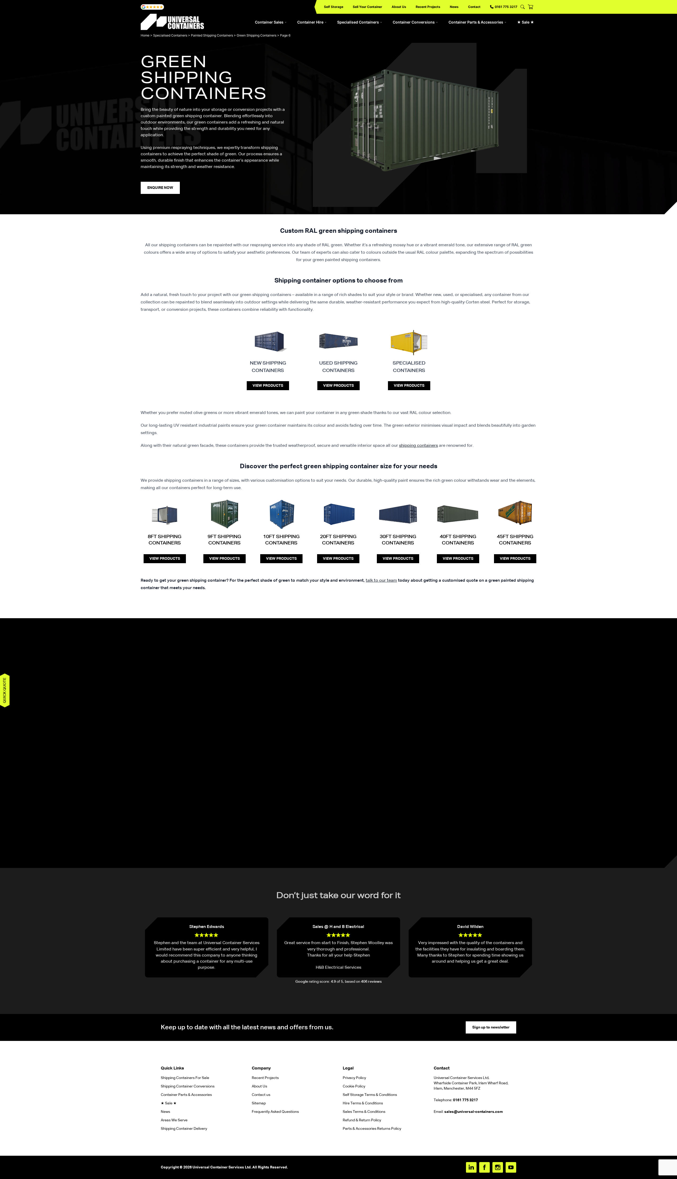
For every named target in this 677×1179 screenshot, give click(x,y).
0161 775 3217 (506, 7)
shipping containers (418, 446)
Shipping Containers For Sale (185, 1078)
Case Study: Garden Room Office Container (303, 742)
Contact (474, 7)
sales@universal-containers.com (473, 1112)
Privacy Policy (354, 1078)
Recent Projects (428, 7)
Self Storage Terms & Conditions (370, 1095)
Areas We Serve (174, 1120)
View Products (268, 386)
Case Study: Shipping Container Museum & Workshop (431, 745)
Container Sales (269, 22)
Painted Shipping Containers (212, 35)
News (454, 7)
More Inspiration (338, 850)
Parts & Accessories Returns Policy (372, 1129)
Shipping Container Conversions (187, 1086)
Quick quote (5, 690)
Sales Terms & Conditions (364, 1112)
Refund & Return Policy (362, 1120)
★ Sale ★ (525, 22)
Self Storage (333, 7)
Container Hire (310, 22)
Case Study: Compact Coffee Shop (365, 742)
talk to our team (381, 581)
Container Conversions (414, 22)
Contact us (261, 1095)
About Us (399, 7)
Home (145, 35)
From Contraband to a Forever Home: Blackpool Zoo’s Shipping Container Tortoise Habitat (169, 748)
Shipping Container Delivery (184, 1129)
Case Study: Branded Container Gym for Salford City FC (237, 745)
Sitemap (259, 1103)
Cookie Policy (354, 1086)
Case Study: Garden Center (497, 742)
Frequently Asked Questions (275, 1112)
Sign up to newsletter (491, 1027)
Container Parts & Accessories (476, 22)
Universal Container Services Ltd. (222, 1167)
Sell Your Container (367, 7)
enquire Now (160, 188)
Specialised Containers (358, 22)
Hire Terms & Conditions (363, 1103)
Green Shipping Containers (256, 35)
